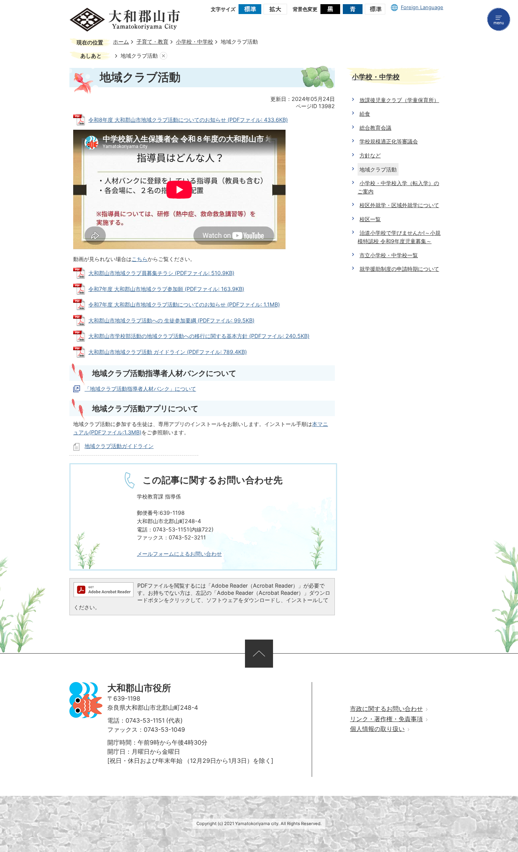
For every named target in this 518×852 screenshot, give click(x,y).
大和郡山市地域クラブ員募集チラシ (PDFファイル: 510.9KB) (161, 273)
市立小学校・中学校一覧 (388, 255)
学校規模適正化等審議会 (388, 141)
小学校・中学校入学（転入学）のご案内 (398, 187)
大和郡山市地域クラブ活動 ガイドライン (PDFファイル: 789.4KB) (167, 352)
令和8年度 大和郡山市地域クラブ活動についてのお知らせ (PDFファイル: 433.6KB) (188, 119)
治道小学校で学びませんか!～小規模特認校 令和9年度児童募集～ (399, 237)
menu (498, 19)
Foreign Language (422, 7)
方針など (370, 155)
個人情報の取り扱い (377, 729)
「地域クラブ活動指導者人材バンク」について (140, 388)
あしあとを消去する (163, 56)
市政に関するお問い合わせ (386, 708)
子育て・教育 (152, 42)
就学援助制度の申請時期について (399, 269)
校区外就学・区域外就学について (399, 205)
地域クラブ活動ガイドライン (119, 446)
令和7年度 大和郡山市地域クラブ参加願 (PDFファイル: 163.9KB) (166, 289)
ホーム (121, 42)
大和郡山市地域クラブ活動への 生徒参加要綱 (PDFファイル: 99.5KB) (171, 320)
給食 (364, 113)
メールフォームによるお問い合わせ (179, 553)
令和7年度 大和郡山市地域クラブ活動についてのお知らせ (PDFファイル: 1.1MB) (184, 304)
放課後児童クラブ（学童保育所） (399, 100)
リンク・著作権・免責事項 (386, 719)
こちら (140, 259)
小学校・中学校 (194, 42)
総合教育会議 (375, 127)
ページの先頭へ (259, 654)
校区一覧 (370, 219)
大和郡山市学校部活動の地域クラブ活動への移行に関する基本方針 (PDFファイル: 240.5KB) (198, 336)
